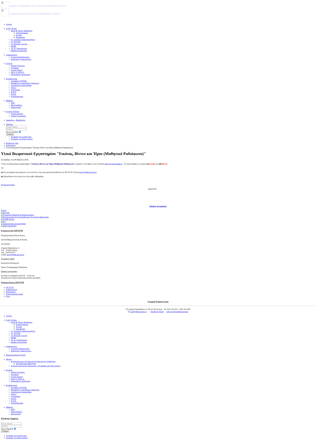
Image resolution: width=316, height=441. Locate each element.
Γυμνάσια (15, 68)
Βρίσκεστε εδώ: (12, 143)
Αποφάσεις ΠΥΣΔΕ (19, 81)
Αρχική (9, 24)
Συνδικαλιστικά (17, 96)
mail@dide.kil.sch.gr (138, 312)
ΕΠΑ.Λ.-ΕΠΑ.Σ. (17, 72)
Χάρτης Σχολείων (18, 66)
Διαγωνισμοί (16, 107)
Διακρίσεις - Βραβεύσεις (15, 120)
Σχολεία (9, 63)
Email (12, 185)
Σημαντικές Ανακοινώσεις (21, 59)
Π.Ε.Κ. (14, 94)
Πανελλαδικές (16, 105)
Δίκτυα (8, 359)
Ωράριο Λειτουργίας (19, 51)
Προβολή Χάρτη (157, 312)
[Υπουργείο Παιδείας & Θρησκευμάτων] (17, 215)
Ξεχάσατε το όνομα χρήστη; (22, 139)
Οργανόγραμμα (22, 33)
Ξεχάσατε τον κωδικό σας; (21, 137)
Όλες (8, 296)
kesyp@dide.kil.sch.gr (88, 172)
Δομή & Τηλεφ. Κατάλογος (21, 31)
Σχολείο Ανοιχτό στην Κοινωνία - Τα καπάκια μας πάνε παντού (35, 366)
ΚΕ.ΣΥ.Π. (10, 287)
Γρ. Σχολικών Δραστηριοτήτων (23, 40)
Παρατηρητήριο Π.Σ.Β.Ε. (16, 355)
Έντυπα (19, 35)
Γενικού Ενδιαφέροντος (20, 57)
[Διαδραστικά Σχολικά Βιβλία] (13, 224)
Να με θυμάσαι (12, 132)
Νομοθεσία (20, 37)
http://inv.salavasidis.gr (113, 164)
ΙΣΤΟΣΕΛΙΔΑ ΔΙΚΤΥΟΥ (26, 364)
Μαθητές (9, 101)
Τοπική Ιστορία (17, 114)
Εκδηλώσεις (11, 145)
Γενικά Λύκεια (16, 70)
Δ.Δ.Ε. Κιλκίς (11, 28)
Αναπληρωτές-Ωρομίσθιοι (21, 85)
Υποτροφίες (15, 90)
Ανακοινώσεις (11, 55)
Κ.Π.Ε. (14, 92)
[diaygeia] (5, 213)
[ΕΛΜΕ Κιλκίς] (7, 219)
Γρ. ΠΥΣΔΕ (15, 42)
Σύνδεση (9, 124)
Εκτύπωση (5, 185)
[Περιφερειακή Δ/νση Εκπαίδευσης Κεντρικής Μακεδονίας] (25, 217)
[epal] (3, 210)
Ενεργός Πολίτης (12, 111)
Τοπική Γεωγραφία (18, 116)
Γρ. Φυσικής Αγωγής (19, 44)
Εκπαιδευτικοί (11, 79)
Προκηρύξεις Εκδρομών (20, 75)
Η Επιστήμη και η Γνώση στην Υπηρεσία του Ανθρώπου (33, 361)
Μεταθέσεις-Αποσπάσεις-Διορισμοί (25, 83)
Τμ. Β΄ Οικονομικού (19, 48)
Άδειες (13, 88)
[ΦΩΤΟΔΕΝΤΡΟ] (8, 226)
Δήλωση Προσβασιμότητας (177, 312)
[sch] (3, 221)
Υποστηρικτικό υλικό (14, 294)
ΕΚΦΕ (13, 46)
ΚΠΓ (13, 103)
